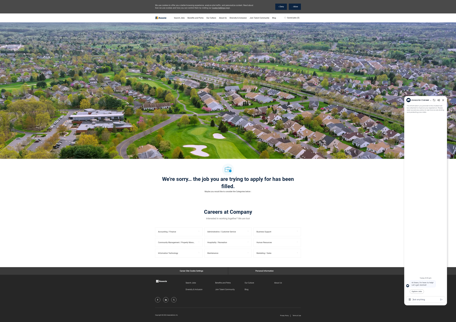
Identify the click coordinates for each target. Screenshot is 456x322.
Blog (274, 18)
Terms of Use (297, 315)
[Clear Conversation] (434, 100)
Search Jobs (179, 18)
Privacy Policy (284, 315)
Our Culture (211, 18)
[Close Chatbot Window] (443, 100)
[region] (425, 199)
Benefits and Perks (196, 18)
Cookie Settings (218, 8)
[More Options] (409, 299)
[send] (441, 299)
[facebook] (157, 299)
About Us (223, 18)
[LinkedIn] (165, 299)
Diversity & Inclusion (238, 18)
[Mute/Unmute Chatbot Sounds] (438, 100)
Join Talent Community (259, 18)
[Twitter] (173, 299)
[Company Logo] (161, 18)
